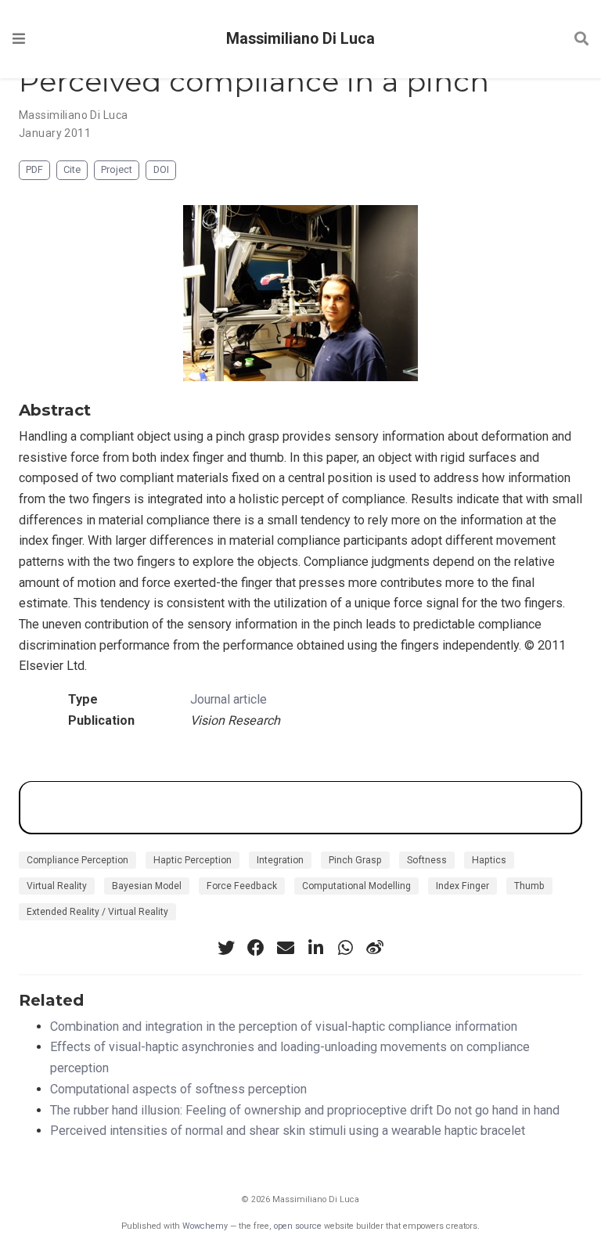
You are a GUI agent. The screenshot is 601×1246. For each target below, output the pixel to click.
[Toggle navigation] (19, 38)
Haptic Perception (192, 860)
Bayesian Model (147, 885)
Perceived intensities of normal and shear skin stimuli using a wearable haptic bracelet (287, 1130)
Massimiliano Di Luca (300, 39)
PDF (34, 169)
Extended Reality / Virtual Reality (97, 911)
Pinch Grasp (355, 860)
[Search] (581, 40)
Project (116, 169)
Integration (280, 860)
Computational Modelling (356, 885)
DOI (161, 169)
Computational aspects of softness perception (178, 1089)
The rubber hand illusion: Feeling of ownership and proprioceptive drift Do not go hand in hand (305, 1110)
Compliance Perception (77, 860)
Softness (427, 860)
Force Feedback (242, 885)
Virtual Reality (57, 885)
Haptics (489, 860)
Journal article (228, 699)
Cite (72, 169)
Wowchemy (205, 1226)
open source (298, 1226)
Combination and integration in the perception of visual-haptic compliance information (283, 1026)
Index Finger (462, 885)
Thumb (529, 885)
